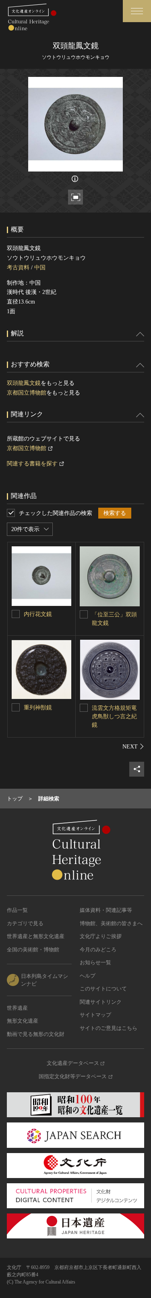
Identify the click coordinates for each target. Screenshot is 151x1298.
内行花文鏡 (38, 614)
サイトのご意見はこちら (108, 1028)
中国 (40, 268)
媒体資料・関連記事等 (106, 910)
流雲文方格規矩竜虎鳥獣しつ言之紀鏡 (114, 716)
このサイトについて (103, 989)
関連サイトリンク (101, 1002)
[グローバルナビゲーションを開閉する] (137, 11)
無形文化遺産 (22, 1021)
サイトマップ (95, 1015)
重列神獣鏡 (38, 708)
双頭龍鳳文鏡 (24, 383)
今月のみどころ (98, 950)
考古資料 (18, 268)
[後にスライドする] (133, 746)
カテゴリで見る (25, 923)
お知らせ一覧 (95, 962)
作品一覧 (17, 910)
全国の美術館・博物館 (33, 950)
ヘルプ (87, 976)
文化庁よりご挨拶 (101, 936)
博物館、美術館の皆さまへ (111, 923)
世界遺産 (17, 1008)
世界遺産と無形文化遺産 (35, 936)
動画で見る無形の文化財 (35, 1034)
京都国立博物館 (26, 393)
